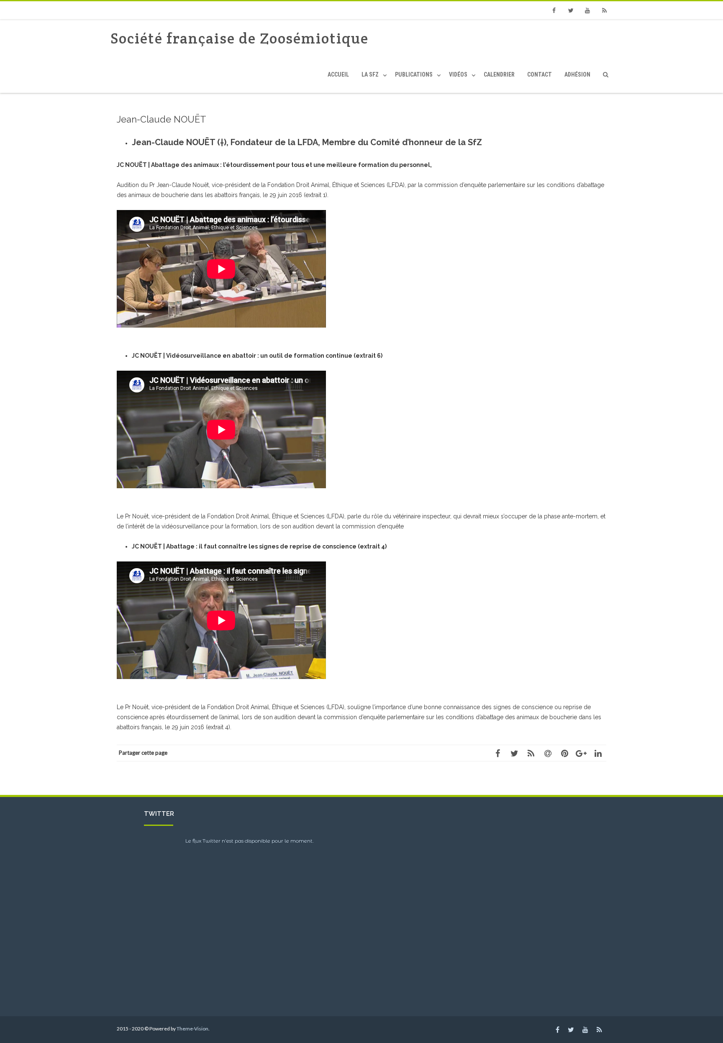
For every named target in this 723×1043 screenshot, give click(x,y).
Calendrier (499, 74)
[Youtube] (587, 10)
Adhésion (577, 74)
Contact (539, 74)
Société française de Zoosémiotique (239, 38)
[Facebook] (554, 10)
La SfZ (370, 74)
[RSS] (604, 10)
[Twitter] (570, 10)
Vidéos (458, 74)
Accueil (338, 74)
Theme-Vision (192, 1028)
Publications (414, 74)
